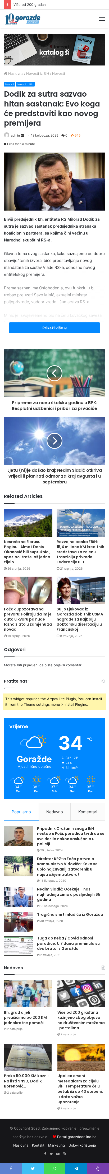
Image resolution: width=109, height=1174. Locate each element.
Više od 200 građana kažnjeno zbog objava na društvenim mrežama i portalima (81, 1020)
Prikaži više (53, 328)
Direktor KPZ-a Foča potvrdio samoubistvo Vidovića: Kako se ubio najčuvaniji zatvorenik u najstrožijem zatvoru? (67, 866)
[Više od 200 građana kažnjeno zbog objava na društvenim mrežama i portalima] (81, 993)
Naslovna (15, 73)
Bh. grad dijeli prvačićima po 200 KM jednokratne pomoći (25, 1017)
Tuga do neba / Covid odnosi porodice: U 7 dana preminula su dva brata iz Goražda (68, 943)
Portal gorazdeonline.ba (76, 1137)
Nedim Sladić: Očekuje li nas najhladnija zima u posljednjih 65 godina (68, 894)
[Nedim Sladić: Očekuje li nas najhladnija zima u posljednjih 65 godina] (18, 897)
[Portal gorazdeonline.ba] (22, 19)
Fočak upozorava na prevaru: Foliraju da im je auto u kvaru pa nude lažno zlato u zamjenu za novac (28, 619)
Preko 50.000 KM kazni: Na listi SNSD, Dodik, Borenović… (26, 1081)
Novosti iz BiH (37, 73)
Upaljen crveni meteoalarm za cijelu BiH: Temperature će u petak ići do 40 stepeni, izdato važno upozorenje (80, 1089)
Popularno (21, 811)
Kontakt (38, 1145)
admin (15, 135)
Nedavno (54, 811)
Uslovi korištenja (82, 1145)
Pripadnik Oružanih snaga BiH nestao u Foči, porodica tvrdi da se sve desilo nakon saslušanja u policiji (71, 836)
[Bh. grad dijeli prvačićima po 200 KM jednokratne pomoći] (28, 993)
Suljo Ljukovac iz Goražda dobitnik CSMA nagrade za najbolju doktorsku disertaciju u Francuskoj (80, 619)
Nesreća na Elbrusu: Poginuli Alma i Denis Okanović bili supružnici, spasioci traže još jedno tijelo (27, 552)
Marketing (56, 1145)
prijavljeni (30, 665)
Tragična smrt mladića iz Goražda (70, 914)
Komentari (87, 811)
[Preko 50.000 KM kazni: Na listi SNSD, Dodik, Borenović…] (28, 1057)
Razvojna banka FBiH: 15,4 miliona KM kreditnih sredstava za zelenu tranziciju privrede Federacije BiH (80, 552)
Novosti (58, 73)
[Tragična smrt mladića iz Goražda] (18, 922)
